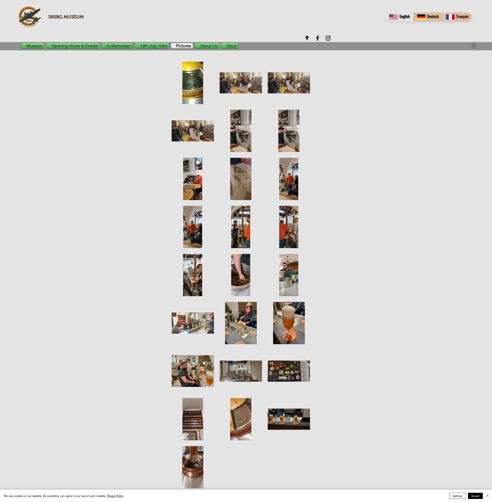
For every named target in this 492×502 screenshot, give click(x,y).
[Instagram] (328, 38)
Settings (457, 496)
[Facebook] (317, 38)
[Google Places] (307, 38)
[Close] (487, 496)
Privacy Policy (115, 496)
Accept (475, 496)
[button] (474, 46)
